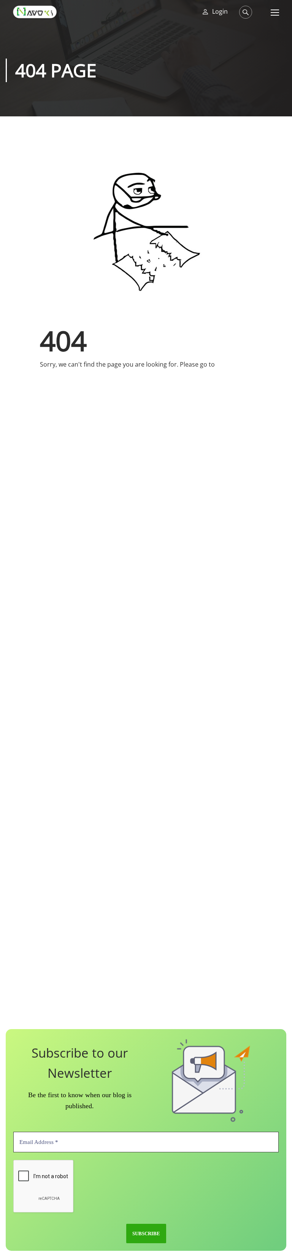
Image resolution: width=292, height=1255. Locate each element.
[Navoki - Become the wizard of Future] (34, 12)
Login (220, 12)
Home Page (232, 364)
